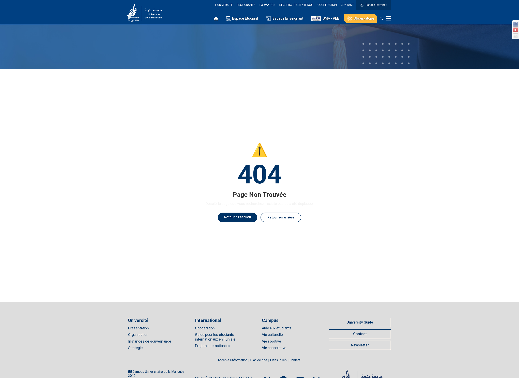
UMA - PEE (331, 18)
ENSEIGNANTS (246, 4)
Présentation (138, 328)
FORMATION (267, 4)
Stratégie (135, 348)
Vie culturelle (272, 334)
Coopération (205, 328)
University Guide (360, 322)
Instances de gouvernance (149, 341)
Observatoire (364, 18)
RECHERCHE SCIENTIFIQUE (296, 4)
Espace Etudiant (245, 18)
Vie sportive (271, 341)
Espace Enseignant (287, 18)
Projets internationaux (213, 346)
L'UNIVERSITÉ (224, 4)
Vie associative (274, 348)
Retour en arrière (280, 217)
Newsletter (360, 345)
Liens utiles (278, 360)
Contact (360, 334)
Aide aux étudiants (277, 328)
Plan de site (258, 360)
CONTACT (347, 4)
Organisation (138, 334)
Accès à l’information (232, 360)
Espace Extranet (376, 4)
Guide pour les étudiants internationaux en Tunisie (215, 336)
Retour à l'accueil (237, 217)
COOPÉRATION (327, 4)
